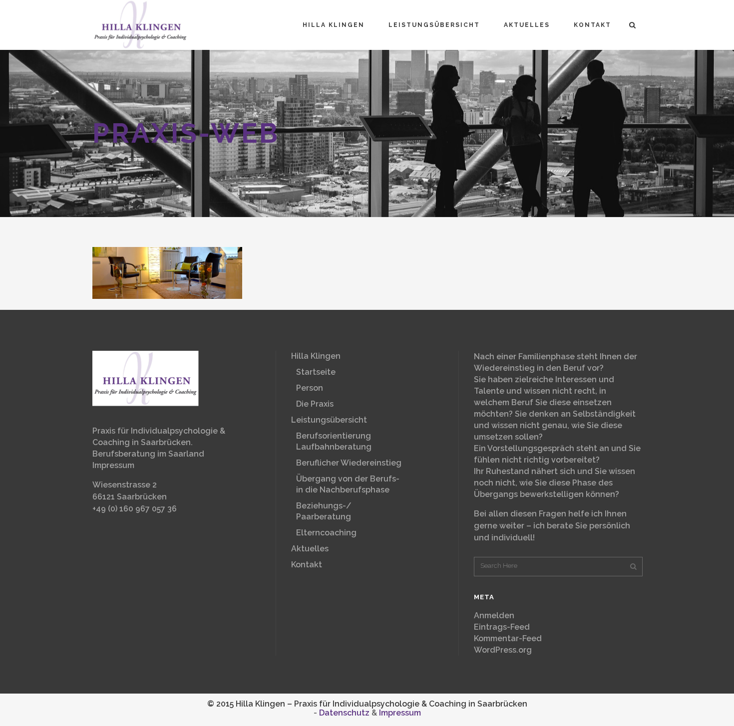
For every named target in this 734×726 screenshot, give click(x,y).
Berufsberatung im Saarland (148, 454)
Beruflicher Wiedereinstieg (348, 463)
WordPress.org (503, 650)
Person (309, 388)
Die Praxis (315, 404)
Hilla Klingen (316, 356)
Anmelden (494, 615)
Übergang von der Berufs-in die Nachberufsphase (347, 484)
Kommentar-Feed (508, 638)
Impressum (113, 465)
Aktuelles (310, 548)
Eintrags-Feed (502, 627)
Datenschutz (344, 713)
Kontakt (306, 564)
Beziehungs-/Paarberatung (324, 511)
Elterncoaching (326, 532)
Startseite (316, 372)
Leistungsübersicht (329, 420)
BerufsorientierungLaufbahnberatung (333, 441)
